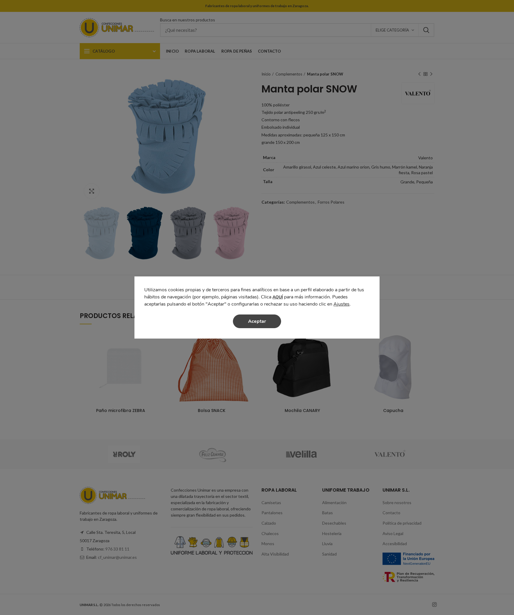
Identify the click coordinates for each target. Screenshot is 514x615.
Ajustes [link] (341, 304)
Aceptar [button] (257, 321)
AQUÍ (277, 297)
